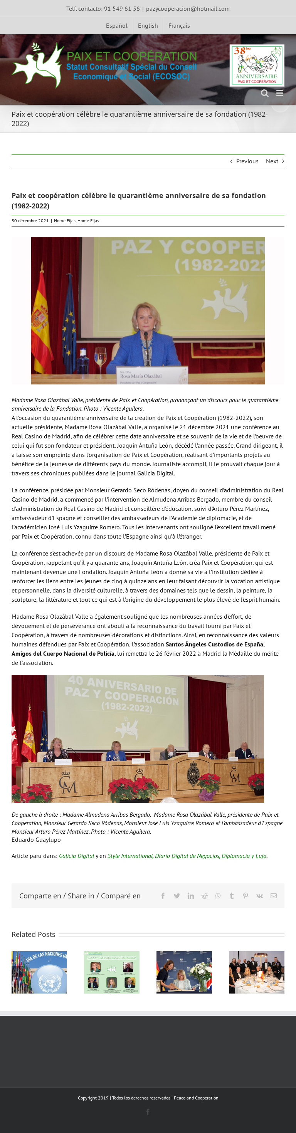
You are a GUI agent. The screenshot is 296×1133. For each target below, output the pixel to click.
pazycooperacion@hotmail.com (188, 8)
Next (272, 161)
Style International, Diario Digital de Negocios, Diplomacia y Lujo (187, 855)
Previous (247, 161)
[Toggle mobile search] (265, 93)
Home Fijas (65, 220)
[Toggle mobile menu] (280, 93)
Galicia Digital (76, 855)
